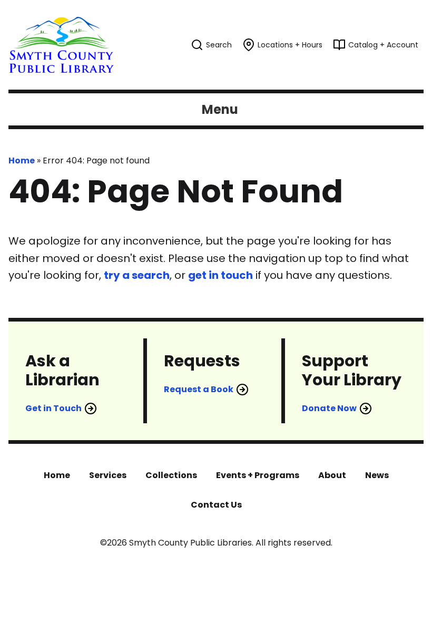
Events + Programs (257, 475)
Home (21, 160)
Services (107, 475)
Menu (220, 109)
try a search (137, 275)
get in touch (220, 275)
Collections (171, 475)
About (332, 475)
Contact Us (216, 505)
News (377, 475)
